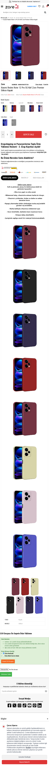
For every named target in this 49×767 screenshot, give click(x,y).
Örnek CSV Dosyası (8, 661)
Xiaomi (11, 18)
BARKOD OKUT (32, 6)
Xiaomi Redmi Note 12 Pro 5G (24, 18)
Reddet (28, 748)
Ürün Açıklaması (9, 178)
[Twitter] (14, 705)
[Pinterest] (34, 705)
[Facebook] (9, 705)
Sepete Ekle (28, 134)
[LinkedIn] (39, 705)
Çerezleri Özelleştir (25, 757)
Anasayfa (4, 18)
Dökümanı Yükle (6, 674)
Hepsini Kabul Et (24, 762)
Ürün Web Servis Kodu (12, 656)
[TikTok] (24, 705)
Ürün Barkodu (9, 653)
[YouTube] (29, 705)
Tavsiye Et (24, 178)
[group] (24, 45)
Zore (3, 84)
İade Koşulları (38, 178)
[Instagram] (19, 705)
